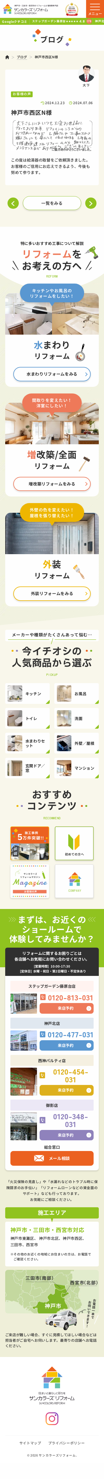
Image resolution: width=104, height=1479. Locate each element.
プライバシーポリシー (66, 1442)
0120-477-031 (71, 1034)
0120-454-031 (70, 1075)
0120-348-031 (70, 1120)
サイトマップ (30, 1442)
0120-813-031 (70, 997)
